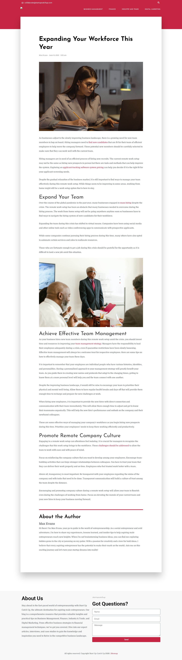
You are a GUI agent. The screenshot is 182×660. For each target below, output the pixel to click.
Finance (112, 9)
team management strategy (88, 344)
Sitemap (114, 653)
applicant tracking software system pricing (83, 167)
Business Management (93, 9)
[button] (158, 2)
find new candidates (98, 142)
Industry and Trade (130, 9)
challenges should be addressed (113, 446)
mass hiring (125, 203)
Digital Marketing (152, 9)
